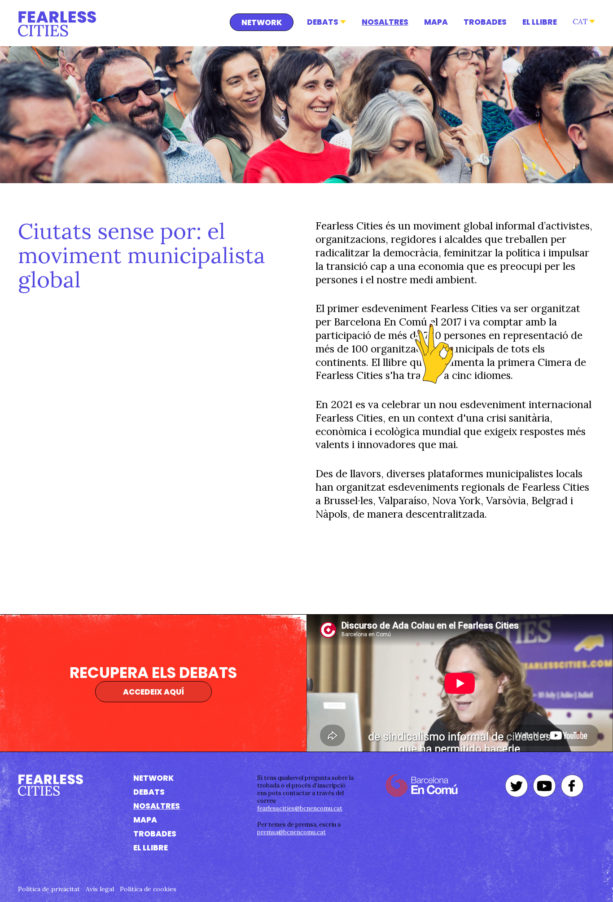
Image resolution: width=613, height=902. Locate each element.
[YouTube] (544, 785)
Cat (580, 21)
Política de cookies (148, 889)
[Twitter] (516, 785)
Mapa (436, 22)
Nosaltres (385, 22)
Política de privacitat (49, 889)
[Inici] (57, 24)
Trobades (485, 22)
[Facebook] (572, 785)
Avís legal (100, 889)
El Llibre (539, 22)
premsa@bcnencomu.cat (291, 832)
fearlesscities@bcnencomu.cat (299, 808)
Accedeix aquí (153, 691)
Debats (322, 22)
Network (261, 22)
